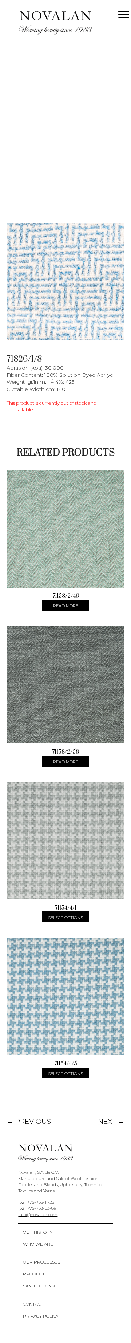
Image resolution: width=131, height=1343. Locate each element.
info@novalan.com (37, 1214)
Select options (65, 917)
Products (35, 1274)
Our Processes (41, 1262)
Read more (65, 605)
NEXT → (111, 1121)
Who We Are (38, 1244)
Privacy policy (41, 1316)
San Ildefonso (40, 1286)
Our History (37, 1232)
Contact (33, 1304)
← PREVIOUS (29, 1121)
